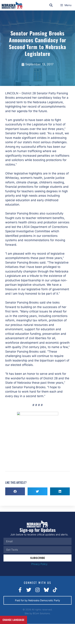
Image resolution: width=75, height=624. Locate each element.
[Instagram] (37, 589)
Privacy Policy (39, 564)
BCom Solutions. (41, 613)
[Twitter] (28, 589)
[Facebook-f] (20, 589)
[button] (15, 491)
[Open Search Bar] (51, 5)
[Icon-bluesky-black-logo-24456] (46, 589)
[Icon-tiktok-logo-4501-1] (54, 589)
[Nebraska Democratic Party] (12, 5)
